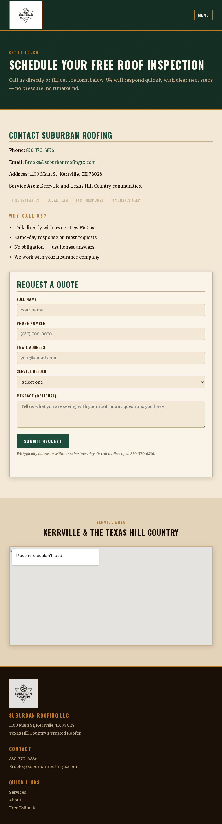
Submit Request (43, 441)
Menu (203, 15)
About (15, 800)
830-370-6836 (40, 150)
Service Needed (31, 371)
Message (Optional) (36, 396)
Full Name (26, 299)
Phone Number (31, 323)
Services (17, 792)
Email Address (31, 347)
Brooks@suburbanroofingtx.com (60, 162)
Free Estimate (22, 807)
